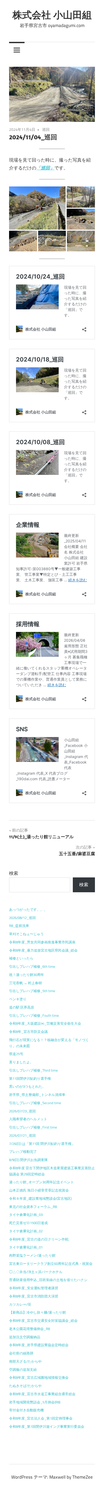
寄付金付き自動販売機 (26, 1410)
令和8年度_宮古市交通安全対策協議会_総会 (43, 1320)
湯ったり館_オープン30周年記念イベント (41, 1182)
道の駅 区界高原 (21, 1007)
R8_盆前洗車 (19, 925)
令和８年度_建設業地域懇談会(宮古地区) (40, 1198)
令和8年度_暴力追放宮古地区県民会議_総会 (43, 950)
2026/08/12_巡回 (22, 917)
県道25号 (16, 1053)
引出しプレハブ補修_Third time (33, 1070)
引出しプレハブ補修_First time (33, 1127)
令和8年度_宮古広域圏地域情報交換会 (39, 1377)
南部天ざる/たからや (25, 1361)
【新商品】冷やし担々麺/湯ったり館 (37, 1312)
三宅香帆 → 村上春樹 (25, 982)
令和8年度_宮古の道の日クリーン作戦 (39, 1239)
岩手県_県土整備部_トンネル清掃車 (37, 1094)
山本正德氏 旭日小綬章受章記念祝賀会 (39, 1190)
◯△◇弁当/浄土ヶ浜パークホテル (35, 1271)
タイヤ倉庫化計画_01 (26, 1247)
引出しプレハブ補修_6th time (32, 966)
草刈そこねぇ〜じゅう (26, 933)
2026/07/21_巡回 (22, 1135)
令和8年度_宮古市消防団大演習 (33, 1296)
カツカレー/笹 (20, 1304)
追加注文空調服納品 (24, 1337)
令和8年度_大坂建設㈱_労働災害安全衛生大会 (45, 1023)
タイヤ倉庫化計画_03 (26, 1214)
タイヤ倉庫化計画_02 (26, 1231)
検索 (13, 873)
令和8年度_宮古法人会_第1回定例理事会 (41, 1418)
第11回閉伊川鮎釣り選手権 (30, 1078)
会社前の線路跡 (21, 1353)
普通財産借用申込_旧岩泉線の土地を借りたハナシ (48, 1279)
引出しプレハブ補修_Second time (35, 1102)
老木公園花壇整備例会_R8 (29, 1328)
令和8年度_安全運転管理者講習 (33, 1288)
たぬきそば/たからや (25, 1385)
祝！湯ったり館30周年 (26, 974)
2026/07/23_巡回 (22, 1111)
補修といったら (21, 958)
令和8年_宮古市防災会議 (28, 1031)
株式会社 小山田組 (52, 15)
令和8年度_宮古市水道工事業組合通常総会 (42, 1394)
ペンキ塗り (17, 999)
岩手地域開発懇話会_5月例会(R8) (34, 1402)
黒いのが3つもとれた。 (27, 1086)
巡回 (46, 129)
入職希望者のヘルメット (28, 1119)
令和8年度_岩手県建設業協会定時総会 (39, 1345)
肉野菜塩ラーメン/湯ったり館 (32, 1255)
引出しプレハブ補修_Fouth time (34, 1015)
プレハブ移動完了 (23, 1151)
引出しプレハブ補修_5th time (32, 990)
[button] (37, 208)
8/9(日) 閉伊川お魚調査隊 (28, 1159)
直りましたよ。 (21, 1062)
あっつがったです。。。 (28, 909)
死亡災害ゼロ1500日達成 (28, 1222)
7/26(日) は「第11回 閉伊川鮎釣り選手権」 (42, 1143)
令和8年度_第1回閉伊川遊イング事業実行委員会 (46, 1426)
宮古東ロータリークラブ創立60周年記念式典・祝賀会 (51, 1263)
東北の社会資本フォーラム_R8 (33, 1206)
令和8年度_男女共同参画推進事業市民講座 (42, 942)
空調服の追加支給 (23, 1369)
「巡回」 (45, 167)
